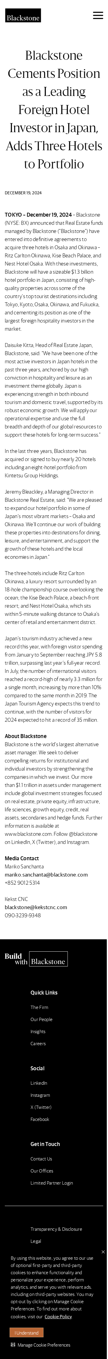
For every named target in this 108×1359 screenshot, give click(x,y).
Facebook (40, 1119)
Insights (38, 1031)
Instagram (40, 1095)
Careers (38, 1043)
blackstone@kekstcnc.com (36, 906)
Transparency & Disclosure (56, 1229)
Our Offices (42, 1170)
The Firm (40, 1007)
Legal (36, 1241)
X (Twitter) (41, 1107)
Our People (41, 1019)
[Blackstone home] (54, 958)
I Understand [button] (26, 1332)
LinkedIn (39, 1083)
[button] (40, 1344)
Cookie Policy (58, 1316)
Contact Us (41, 1158)
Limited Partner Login (52, 1182)
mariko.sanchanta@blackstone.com (46, 874)
